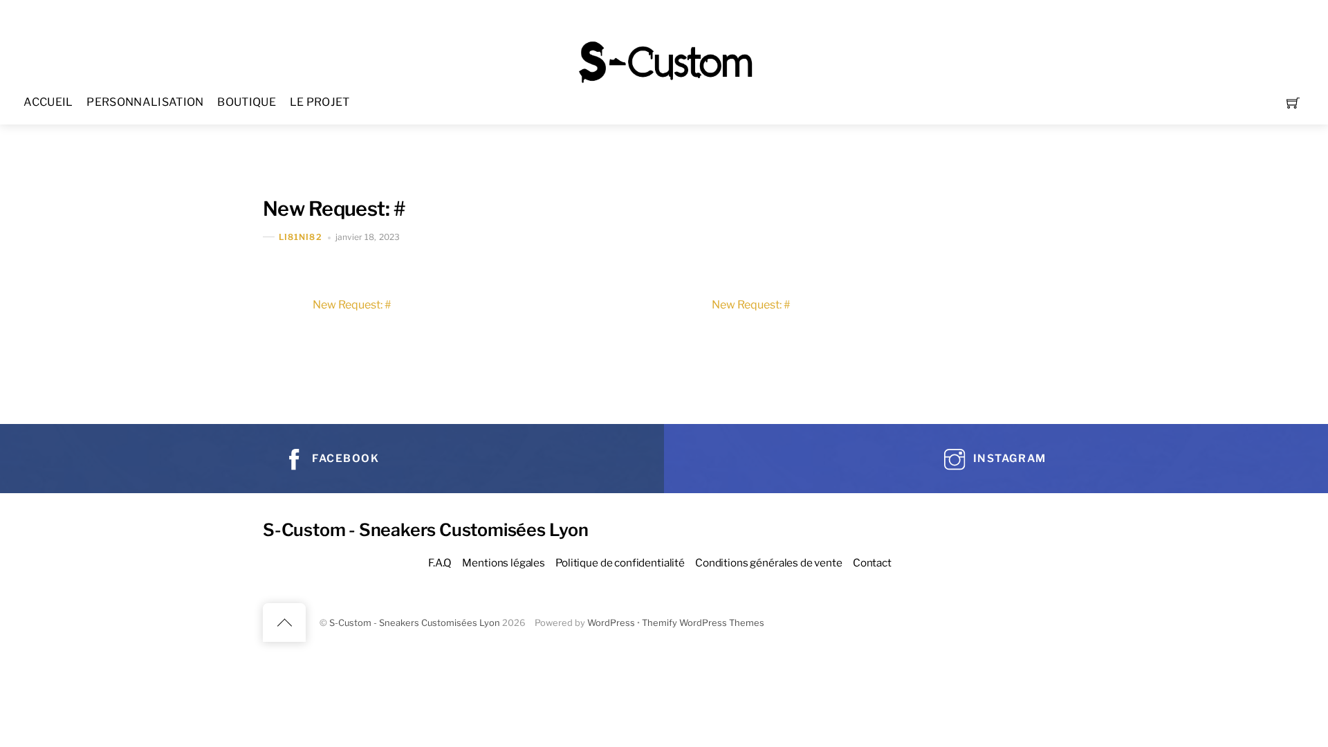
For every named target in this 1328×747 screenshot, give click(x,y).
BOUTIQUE (246, 102)
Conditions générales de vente (768, 562)
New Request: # (334, 208)
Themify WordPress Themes (703, 623)
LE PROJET (320, 102)
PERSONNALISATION (144, 102)
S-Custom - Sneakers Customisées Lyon (414, 623)
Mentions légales (503, 562)
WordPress (611, 623)
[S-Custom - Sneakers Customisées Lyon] (665, 60)
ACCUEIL (48, 102)
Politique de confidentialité (620, 562)
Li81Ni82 (300, 237)
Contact (872, 562)
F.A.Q (440, 562)
